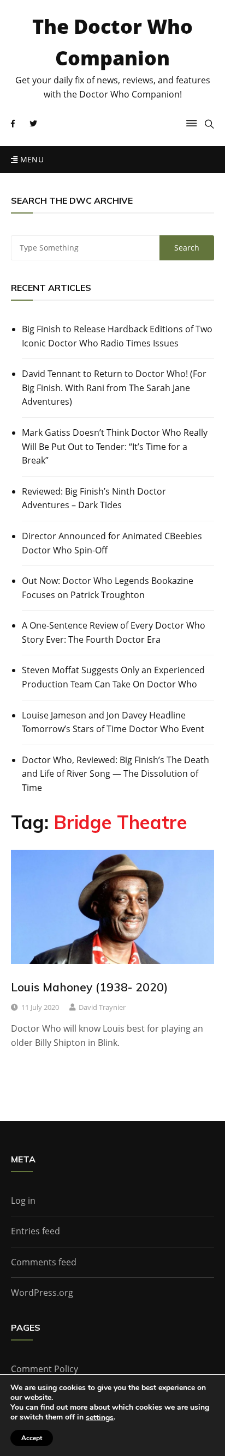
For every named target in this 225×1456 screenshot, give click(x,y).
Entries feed (35, 1231)
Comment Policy (44, 1369)
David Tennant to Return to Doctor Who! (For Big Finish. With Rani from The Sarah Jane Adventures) (114, 387)
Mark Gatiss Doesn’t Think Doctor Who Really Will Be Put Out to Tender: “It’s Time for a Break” (115, 446)
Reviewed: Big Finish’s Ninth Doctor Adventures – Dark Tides (94, 498)
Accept (31, 1438)
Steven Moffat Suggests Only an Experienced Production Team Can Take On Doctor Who (113, 677)
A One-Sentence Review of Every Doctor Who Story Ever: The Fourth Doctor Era (113, 632)
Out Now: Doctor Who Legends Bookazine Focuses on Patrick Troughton (107, 588)
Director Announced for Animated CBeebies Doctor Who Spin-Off (112, 543)
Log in (23, 1201)
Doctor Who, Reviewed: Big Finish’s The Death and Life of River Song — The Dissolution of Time (115, 774)
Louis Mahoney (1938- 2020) (89, 987)
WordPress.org (42, 1293)
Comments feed (43, 1262)
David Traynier (102, 1007)
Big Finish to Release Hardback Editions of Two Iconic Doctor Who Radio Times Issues (117, 336)
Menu (30, 159)
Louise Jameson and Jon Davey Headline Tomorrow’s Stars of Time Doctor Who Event (113, 722)
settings (100, 1418)
